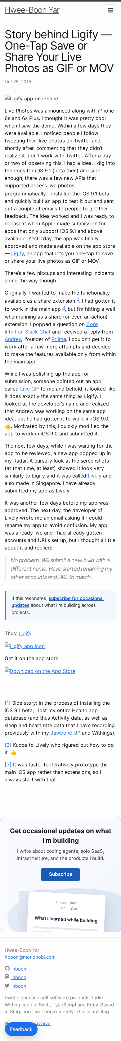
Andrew (13, 339)
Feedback (21, 1029)
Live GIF (29, 389)
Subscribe (60, 874)
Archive (42, 1023)
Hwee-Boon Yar (32, 10)
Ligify (17, 253)
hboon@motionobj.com (30, 957)
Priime (59, 339)
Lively (94, 476)
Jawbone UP (65, 733)
